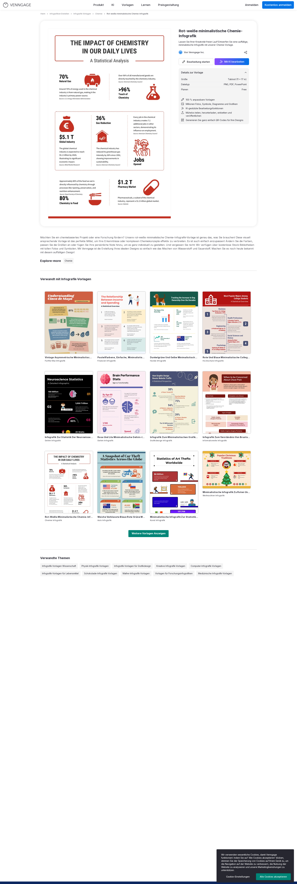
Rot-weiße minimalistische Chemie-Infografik (69, 517)
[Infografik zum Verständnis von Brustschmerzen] (227, 402)
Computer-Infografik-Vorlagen (206, 566)
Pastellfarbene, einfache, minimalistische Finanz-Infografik (121, 357)
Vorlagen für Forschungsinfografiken (174, 573)
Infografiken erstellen (59, 14)
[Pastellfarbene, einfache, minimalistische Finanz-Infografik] (121, 323)
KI (113, 5)
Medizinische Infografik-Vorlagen (215, 573)
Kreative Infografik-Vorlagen (170, 566)
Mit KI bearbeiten (234, 61)
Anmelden (251, 5)
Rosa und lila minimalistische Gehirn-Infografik (121, 437)
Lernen (145, 5)
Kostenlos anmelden (278, 5)
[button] (196, 61)
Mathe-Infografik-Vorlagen (136, 573)
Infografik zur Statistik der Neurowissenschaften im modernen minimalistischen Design (69, 437)
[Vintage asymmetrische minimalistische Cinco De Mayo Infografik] (69, 323)
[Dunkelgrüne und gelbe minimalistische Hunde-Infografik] (174, 323)
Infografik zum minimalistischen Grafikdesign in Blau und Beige (174, 437)
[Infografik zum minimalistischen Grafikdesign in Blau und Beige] (174, 402)
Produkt (98, 5)
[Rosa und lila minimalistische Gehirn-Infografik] (121, 402)
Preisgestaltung (168, 5)
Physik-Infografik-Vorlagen (95, 566)
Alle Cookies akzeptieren (273, 876)
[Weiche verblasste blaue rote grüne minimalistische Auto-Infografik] (121, 482)
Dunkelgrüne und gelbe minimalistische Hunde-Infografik (174, 357)
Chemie (98, 14)
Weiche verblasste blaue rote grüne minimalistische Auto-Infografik (121, 517)
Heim (43, 14)
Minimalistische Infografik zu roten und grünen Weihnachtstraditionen (227, 492)
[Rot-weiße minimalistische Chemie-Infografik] (69, 482)
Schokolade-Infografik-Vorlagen (100, 573)
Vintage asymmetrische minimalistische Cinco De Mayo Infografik (69, 357)
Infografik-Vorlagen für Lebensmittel (60, 573)
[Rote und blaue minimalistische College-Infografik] (227, 323)
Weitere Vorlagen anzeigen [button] (149, 533)
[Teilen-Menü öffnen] (245, 52)
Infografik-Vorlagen (82, 14)
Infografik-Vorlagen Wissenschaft (59, 566)
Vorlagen (127, 5)
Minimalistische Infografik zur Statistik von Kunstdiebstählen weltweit (174, 517)
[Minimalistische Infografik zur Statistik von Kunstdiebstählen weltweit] (174, 482)
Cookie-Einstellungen (238, 876)
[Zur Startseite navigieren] (17, 5)
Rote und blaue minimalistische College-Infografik (227, 357)
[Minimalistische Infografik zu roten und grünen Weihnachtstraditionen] (227, 469)
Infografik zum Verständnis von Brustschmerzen (227, 437)
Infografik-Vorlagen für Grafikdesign (132, 566)
